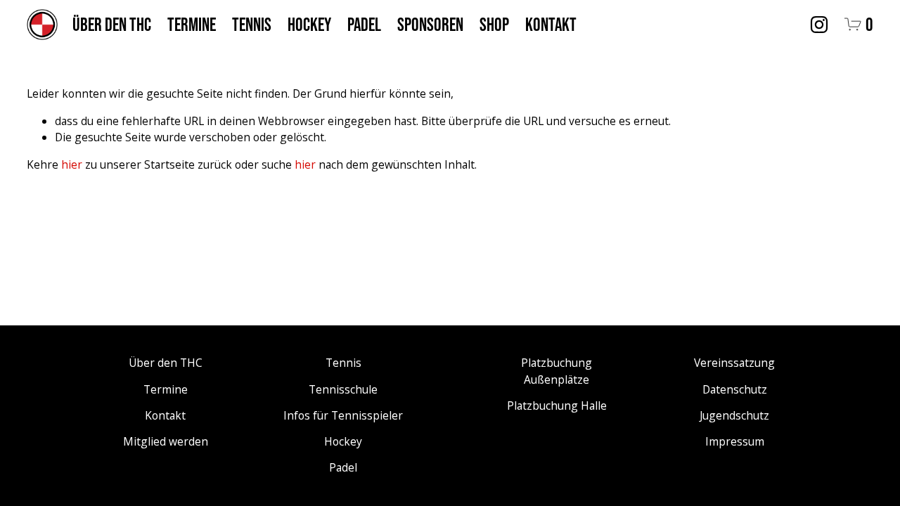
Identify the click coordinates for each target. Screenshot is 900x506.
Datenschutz (734, 389)
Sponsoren (430, 24)
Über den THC (111, 24)
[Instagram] (819, 24)
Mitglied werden (165, 441)
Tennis (251, 24)
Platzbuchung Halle (557, 405)
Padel (364, 24)
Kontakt (551, 24)
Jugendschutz (734, 415)
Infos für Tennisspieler (343, 415)
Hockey (309, 24)
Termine (191, 24)
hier (71, 164)
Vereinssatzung (734, 362)
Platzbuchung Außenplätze (556, 371)
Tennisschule (343, 389)
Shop (494, 24)
